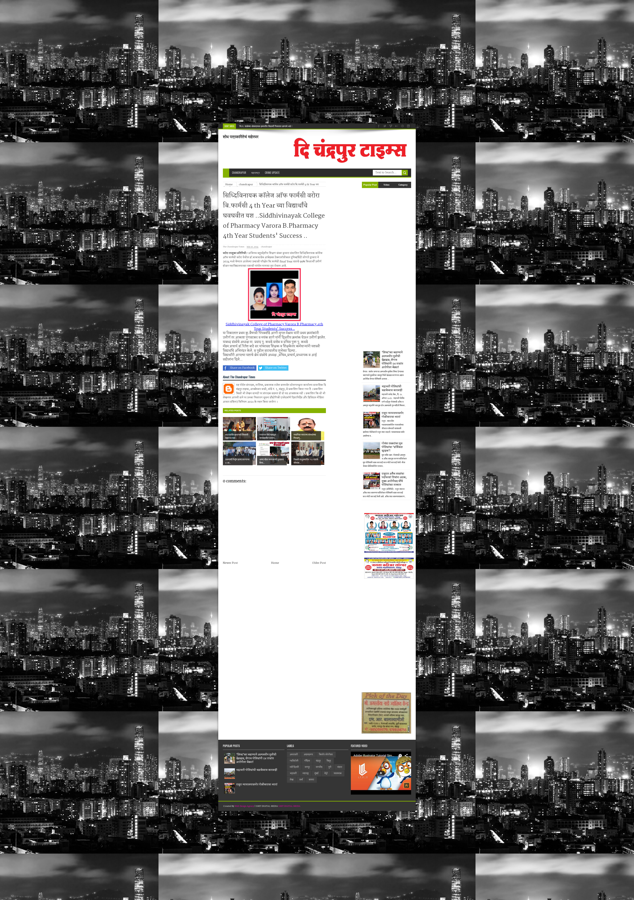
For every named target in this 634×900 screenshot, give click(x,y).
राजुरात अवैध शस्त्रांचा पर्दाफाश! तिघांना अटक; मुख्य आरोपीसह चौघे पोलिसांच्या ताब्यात (394, 479)
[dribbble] (402, 126)
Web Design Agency (244, 806)
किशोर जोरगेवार (326, 755)
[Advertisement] (99, 61)
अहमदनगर (308, 755)
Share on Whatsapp (310, 368)
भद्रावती (293, 773)
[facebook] (378, 126)
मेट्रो (326, 773)
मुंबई (316, 773)
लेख (291, 780)
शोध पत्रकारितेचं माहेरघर (240, 136)
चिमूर (329, 761)
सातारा (311, 780)
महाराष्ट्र (306, 773)
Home (275, 563)
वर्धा (301, 780)
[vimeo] (390, 126)
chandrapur (266, 247)
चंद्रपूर (318, 761)
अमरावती (294, 755)
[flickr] (396, 126)
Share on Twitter (276, 368)
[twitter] (384, 126)
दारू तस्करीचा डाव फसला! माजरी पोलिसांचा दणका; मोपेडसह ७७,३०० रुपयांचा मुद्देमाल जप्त (276, 126)
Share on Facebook (242, 368)
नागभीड (319, 767)
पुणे (329, 767)
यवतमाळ (338, 773)
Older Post (319, 563)
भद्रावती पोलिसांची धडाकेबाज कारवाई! (392, 388)
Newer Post (230, 563)
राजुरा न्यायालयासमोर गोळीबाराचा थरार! (393, 415)
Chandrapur (239, 173)
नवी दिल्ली (294, 767)
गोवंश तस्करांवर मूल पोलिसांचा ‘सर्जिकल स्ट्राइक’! (392, 447)
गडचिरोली (294, 761)
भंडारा (339, 767)
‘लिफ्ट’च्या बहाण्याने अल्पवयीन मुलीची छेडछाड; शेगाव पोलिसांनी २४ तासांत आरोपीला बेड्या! (392, 360)
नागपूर (307, 767)
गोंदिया (307, 761)
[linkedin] (408, 126)
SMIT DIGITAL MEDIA (289, 806)
